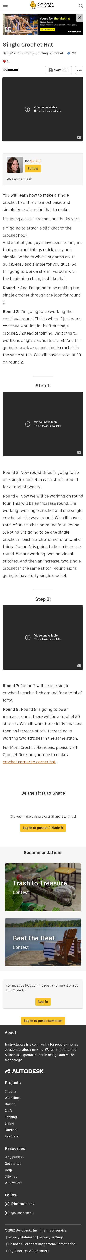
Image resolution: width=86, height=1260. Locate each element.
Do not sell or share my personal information (41, 1244)
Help (8, 1170)
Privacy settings (51, 1237)
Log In (43, 1001)
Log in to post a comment (43, 1020)
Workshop (12, 1098)
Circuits (10, 1091)
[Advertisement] (43, 24)
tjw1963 (13, 53)
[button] (5, 6)
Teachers (11, 1136)
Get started (13, 1163)
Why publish (14, 1157)
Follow (33, 168)
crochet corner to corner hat (29, 762)
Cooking (11, 1117)
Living (9, 1123)
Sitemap (11, 1176)
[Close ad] (79, 18)
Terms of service (54, 1230)
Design (10, 1104)
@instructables (22, 1203)
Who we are (13, 1183)
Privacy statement (22, 1237)
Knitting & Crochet (49, 53)
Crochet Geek (22, 179)
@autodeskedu (22, 1213)
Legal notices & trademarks (28, 1251)
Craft (27, 53)
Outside (11, 1130)
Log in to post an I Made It (43, 827)
